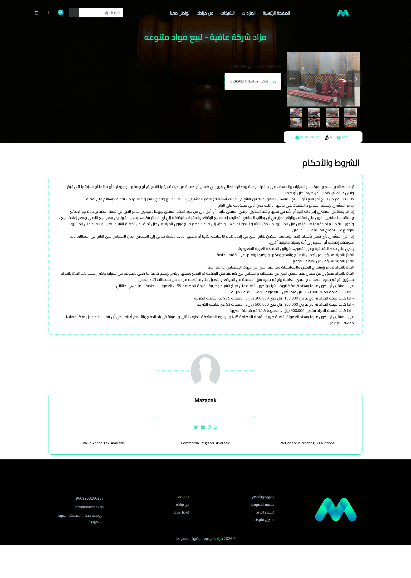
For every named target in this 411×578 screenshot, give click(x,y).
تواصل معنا (180, 13)
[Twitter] (196, 427)
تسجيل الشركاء (264, 520)
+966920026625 (90, 498)
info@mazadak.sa (89, 507)
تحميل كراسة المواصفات (250, 81)
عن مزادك (205, 13)
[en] (50, 13)
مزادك (218, 538)
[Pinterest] (209, 427)
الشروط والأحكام (263, 497)
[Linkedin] (203, 427)
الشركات (227, 13)
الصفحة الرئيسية (276, 13)
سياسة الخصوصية (262, 505)
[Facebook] (215, 427)
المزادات (249, 13)
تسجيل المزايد (265, 512)
